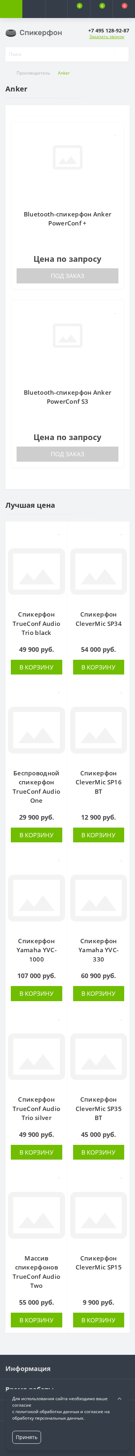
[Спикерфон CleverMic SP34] (99, 572)
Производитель (33, 73)
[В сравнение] (115, 144)
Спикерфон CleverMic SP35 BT (99, 1108)
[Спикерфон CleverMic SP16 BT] (99, 730)
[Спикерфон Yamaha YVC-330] (99, 898)
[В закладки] (116, 132)
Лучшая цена (30, 505)
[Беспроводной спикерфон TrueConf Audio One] (36, 730)
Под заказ (67, 276)
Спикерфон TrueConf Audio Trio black (36, 623)
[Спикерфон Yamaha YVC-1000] (36, 898)
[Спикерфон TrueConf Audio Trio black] (36, 572)
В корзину (36, 667)
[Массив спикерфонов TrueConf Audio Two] (36, 1215)
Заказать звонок (106, 36)
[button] (56, 9)
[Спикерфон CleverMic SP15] (99, 1215)
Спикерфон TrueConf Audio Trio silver (36, 1108)
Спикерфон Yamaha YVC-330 (98, 950)
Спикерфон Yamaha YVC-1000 (37, 950)
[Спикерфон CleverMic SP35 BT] (99, 1057)
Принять (26, 1437)
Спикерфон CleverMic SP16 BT (99, 782)
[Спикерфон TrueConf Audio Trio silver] (36, 1057)
